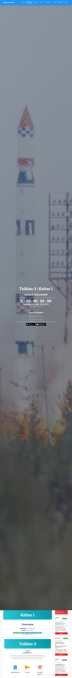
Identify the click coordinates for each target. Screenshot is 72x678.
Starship (36, 2)
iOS (67, 2)
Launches (29, 2)
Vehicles (55, 2)
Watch (61, 633)
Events (41, 2)
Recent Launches (60, 612)
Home (23, 2)
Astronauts (48, 2)
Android (61, 2)
